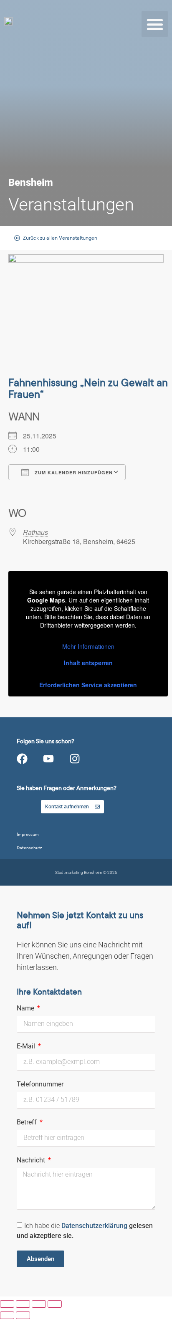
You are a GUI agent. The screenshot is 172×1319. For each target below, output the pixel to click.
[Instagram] (74, 758)
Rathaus (35, 532)
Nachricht (32, 1160)
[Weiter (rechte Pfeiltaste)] (23, 1315)
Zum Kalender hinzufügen (73, 472)
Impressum (28, 834)
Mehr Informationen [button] (88, 647)
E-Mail (27, 1046)
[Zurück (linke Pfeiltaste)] (7, 1315)
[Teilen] (39, 1304)
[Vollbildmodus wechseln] (23, 1304)
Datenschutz (29, 848)
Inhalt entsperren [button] (88, 662)
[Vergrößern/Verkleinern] (7, 1304)
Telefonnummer (40, 1084)
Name (26, 1008)
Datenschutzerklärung (95, 1226)
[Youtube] (48, 758)
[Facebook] (22, 758)
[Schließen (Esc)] (55, 1304)
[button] (155, 24)
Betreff (27, 1122)
